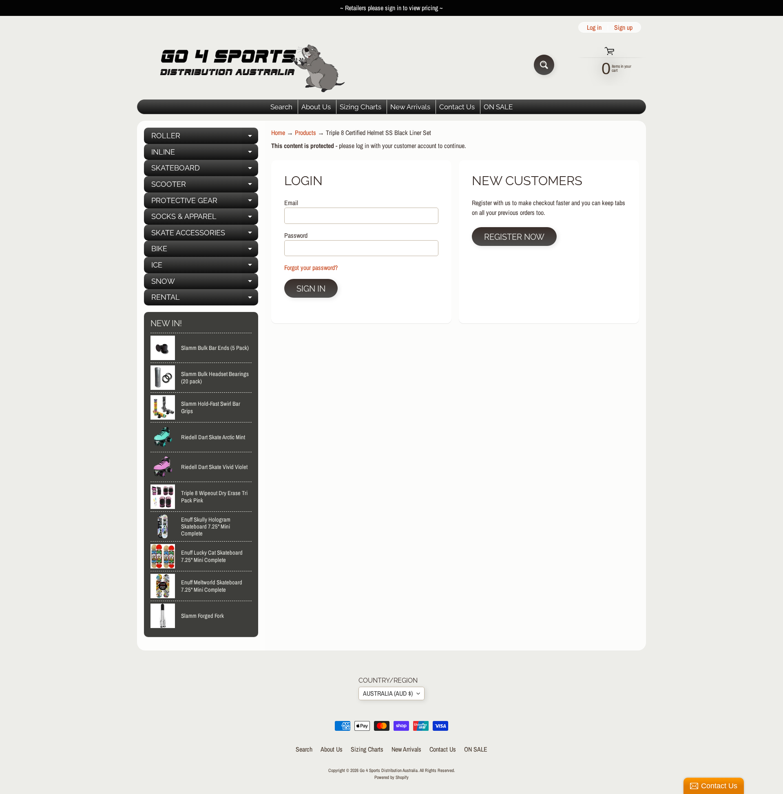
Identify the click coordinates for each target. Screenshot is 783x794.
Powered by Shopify (391, 777)
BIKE (204, 250)
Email (291, 202)
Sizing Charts (360, 107)
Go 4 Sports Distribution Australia (389, 770)
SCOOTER (204, 186)
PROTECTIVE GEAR (204, 202)
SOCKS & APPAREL (204, 218)
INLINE (204, 154)
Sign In (310, 289)
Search (281, 107)
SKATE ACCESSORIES (204, 234)
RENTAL (204, 299)
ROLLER (204, 137)
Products (305, 132)
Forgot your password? (311, 267)
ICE (204, 267)
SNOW (204, 283)
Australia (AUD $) (388, 693)
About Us (316, 107)
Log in (594, 27)
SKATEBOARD (204, 170)
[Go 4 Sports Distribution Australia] (246, 64)
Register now (514, 237)
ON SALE (498, 107)
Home (278, 132)
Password (295, 235)
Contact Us (457, 107)
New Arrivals (410, 107)
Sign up (623, 27)
